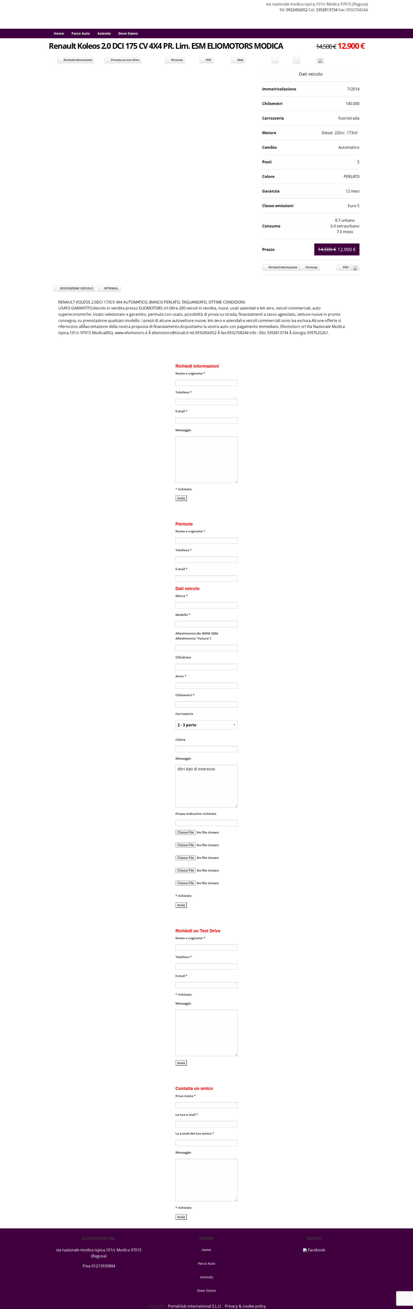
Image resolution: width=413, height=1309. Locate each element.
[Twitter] (296, 60)
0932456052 (297, 9)
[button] (251, 71)
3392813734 (326, 9)
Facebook (316, 1250)
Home (59, 33)
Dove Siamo (128, 33)
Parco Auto (80, 33)
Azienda (104, 33)
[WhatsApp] (320, 60)
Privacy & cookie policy (245, 1306)
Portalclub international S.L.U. (195, 1306)
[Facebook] (275, 60)
